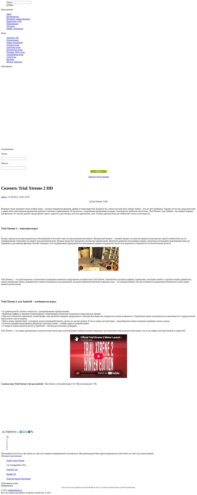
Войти (98, 171)
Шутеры (10, 59)
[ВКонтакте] (20, 432)
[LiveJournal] (32, 432)
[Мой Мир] (29, 432)
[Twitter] (23, 432)
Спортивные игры (14, 54)
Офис (9, 14)
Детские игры (12, 45)
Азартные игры (13, 47)
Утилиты (10, 26)
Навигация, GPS (14, 21)
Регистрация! (103, 177)
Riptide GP (11, 474)
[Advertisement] (98, 108)
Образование (12, 24)
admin (3, 197)
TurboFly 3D (12, 469)
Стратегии (11, 57)
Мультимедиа (12, 16)
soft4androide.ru (15, 490)
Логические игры (14, 50)
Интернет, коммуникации (18, 19)
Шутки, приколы (14, 62)
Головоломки (12, 40)
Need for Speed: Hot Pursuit (18, 479)
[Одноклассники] (26, 432)
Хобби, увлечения (14, 28)
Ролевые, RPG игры (15, 52)
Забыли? (92, 177)
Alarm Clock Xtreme (15, 460)
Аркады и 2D (12, 38)
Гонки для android (14, 42)
